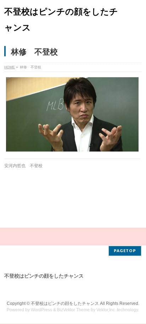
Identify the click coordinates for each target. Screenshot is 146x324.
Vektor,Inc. (106, 309)
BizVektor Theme (73, 309)
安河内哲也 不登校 (23, 165)
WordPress (41, 309)
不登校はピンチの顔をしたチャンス (65, 303)
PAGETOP (125, 250)
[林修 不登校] (72, 114)
